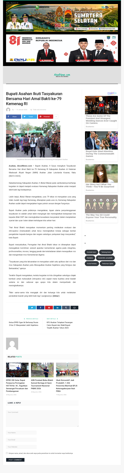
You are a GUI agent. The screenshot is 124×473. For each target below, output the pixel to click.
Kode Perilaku (92, 263)
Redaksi (90, 258)
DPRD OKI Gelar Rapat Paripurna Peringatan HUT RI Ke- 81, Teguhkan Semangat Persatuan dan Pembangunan (17, 385)
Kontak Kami (91, 252)
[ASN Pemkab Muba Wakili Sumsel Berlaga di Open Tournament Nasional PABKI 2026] (42, 370)
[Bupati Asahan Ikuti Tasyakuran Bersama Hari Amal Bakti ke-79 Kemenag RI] (42, 139)
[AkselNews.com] (62, 74)
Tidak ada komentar (39, 110)
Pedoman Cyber (107, 263)
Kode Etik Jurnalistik (105, 258)
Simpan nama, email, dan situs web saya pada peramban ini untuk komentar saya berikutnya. (41, 453)
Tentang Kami (106, 252)
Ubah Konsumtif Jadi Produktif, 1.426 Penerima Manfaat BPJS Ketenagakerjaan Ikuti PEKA (66, 385)
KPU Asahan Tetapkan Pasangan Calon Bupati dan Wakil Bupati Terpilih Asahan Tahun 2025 (60, 325)
